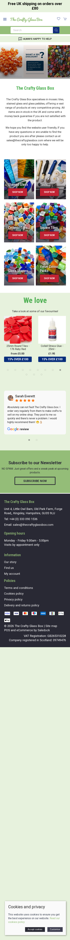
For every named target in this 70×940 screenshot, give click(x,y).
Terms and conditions (18, 588)
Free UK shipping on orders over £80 (35, 6)
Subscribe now (35, 481)
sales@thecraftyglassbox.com (33, 524)
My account (12, 573)
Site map (51, 626)
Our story (10, 562)
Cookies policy (14, 593)
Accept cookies (35, 929)
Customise (55, 929)
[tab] (8, 370)
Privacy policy (13, 599)
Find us (9, 568)
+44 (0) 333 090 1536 (23, 519)
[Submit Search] (56, 30)
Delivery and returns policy (21, 605)
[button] (5, 19)
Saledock (44, 630)
